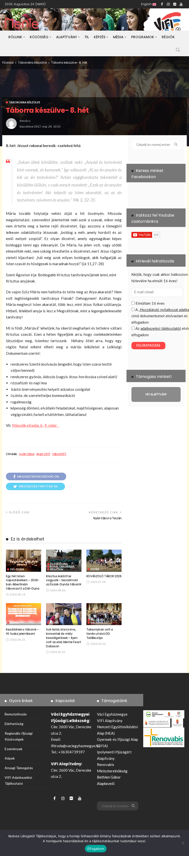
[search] (178, 49)
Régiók (168, 37)
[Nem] (182, 842)
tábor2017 (59, 454)
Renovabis (105, 764)
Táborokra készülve (24, 102)
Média (118, 37)
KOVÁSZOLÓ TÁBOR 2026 (104, 576)
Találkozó (99, 622)
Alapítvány (66, 37)
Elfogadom (95, 849)
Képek (10, 758)
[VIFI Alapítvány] (156, 394)
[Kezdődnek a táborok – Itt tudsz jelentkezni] (23, 614)
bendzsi (25, 121)
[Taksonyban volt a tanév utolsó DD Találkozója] (104, 614)
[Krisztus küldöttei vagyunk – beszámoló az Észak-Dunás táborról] (63, 561)
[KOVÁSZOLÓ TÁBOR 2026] (104, 561)
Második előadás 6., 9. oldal (35, 425)
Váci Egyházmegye (112, 714)
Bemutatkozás (16, 714)
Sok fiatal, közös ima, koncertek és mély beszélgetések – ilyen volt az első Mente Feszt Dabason (63, 637)
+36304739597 (71, 752)
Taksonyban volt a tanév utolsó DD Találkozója (99, 633)
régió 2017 (43, 454)
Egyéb (95, 569)
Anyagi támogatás (19, 768)
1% (87, 37)
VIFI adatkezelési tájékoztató (18, 780)
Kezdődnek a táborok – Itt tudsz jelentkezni (22, 631)
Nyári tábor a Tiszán (107, 518)
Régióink (56, 569)
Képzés (99, 37)
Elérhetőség (14, 724)
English (146, 4)
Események (13, 749)
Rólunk (15, 37)
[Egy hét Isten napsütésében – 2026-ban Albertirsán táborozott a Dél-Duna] (23, 561)
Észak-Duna (59, 563)
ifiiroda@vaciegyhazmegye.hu (75, 746)
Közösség (39, 37)
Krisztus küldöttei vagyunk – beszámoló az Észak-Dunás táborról (63, 580)
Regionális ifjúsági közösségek (18, 736)
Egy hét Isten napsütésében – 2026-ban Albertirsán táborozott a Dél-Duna (22, 582)
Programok (142, 37)
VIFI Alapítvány (110, 720)
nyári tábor (26, 454)
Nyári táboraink (62, 566)
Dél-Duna (17, 569)
